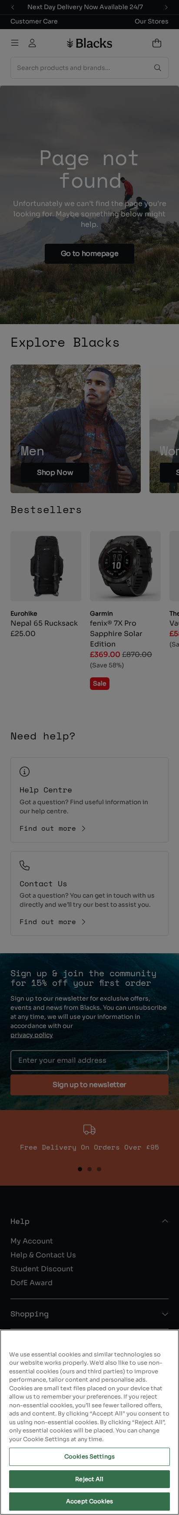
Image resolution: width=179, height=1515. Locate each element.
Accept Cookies (89, 1501)
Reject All (89, 1479)
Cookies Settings (89, 1456)
